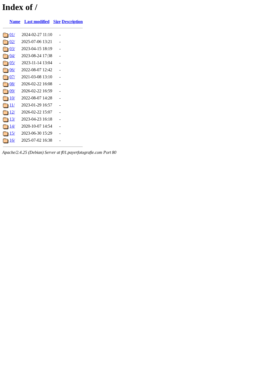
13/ (12, 119)
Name (14, 21)
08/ (12, 84)
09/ (12, 91)
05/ (12, 62)
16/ (12, 140)
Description (72, 21)
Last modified (37, 21)
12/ (12, 112)
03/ (12, 48)
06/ (12, 69)
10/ (12, 98)
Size (57, 21)
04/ (12, 55)
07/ (12, 76)
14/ (12, 126)
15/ (12, 133)
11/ (12, 105)
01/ (12, 34)
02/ (12, 41)
